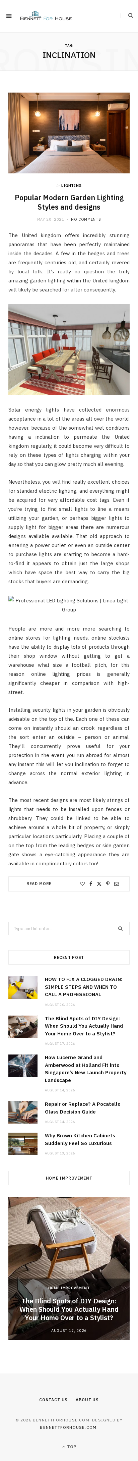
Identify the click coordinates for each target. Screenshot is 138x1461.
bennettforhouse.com (68, 1427)
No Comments (86, 219)
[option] (69, 1268)
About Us (87, 1399)
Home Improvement (69, 1288)
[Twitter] (99, 883)
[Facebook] (90, 883)
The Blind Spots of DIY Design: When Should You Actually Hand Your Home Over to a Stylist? (84, 1026)
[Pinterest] (108, 883)
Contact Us (53, 1399)
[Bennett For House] (46, 16)
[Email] (116, 883)
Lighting (71, 185)
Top (71, 1447)
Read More (39, 883)
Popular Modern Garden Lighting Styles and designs (69, 202)
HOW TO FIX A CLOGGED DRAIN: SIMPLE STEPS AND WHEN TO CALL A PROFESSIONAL (83, 986)
